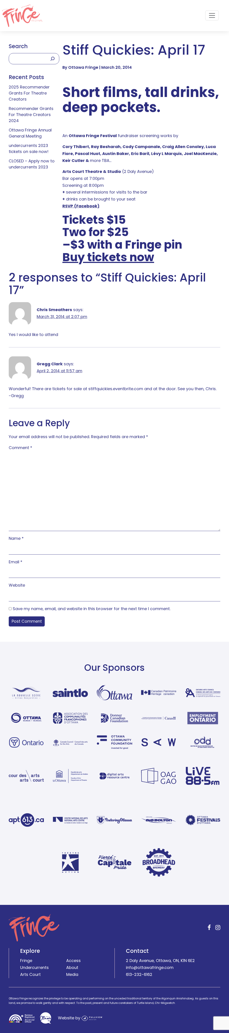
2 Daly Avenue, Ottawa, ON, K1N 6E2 (160, 960)
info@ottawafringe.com (150, 967)
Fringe (26, 960)
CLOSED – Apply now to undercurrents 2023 (32, 164)
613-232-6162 (139, 974)
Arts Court (30, 974)
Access (73, 960)
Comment (20, 447)
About (72, 967)
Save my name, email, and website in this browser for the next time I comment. (91, 608)
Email (15, 562)
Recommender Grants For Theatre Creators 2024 (31, 114)
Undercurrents (34, 967)
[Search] (52, 58)
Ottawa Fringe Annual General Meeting (30, 133)
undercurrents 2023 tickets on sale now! (29, 148)
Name (16, 538)
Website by (69, 1018)
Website (17, 585)
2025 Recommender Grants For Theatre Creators (29, 93)
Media (72, 974)
